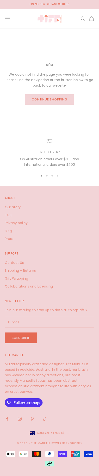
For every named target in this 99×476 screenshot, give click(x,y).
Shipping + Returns (20, 270)
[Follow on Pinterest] (32, 418)
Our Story (13, 207)
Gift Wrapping (16, 278)
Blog (8, 230)
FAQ (8, 215)
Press (9, 238)
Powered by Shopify (66, 443)
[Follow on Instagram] (19, 418)
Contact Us (14, 262)
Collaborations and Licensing (29, 286)
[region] (49, 153)
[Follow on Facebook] (7, 418)
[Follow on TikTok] (44, 418)
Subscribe (21, 338)
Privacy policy (16, 223)
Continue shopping (49, 99)
